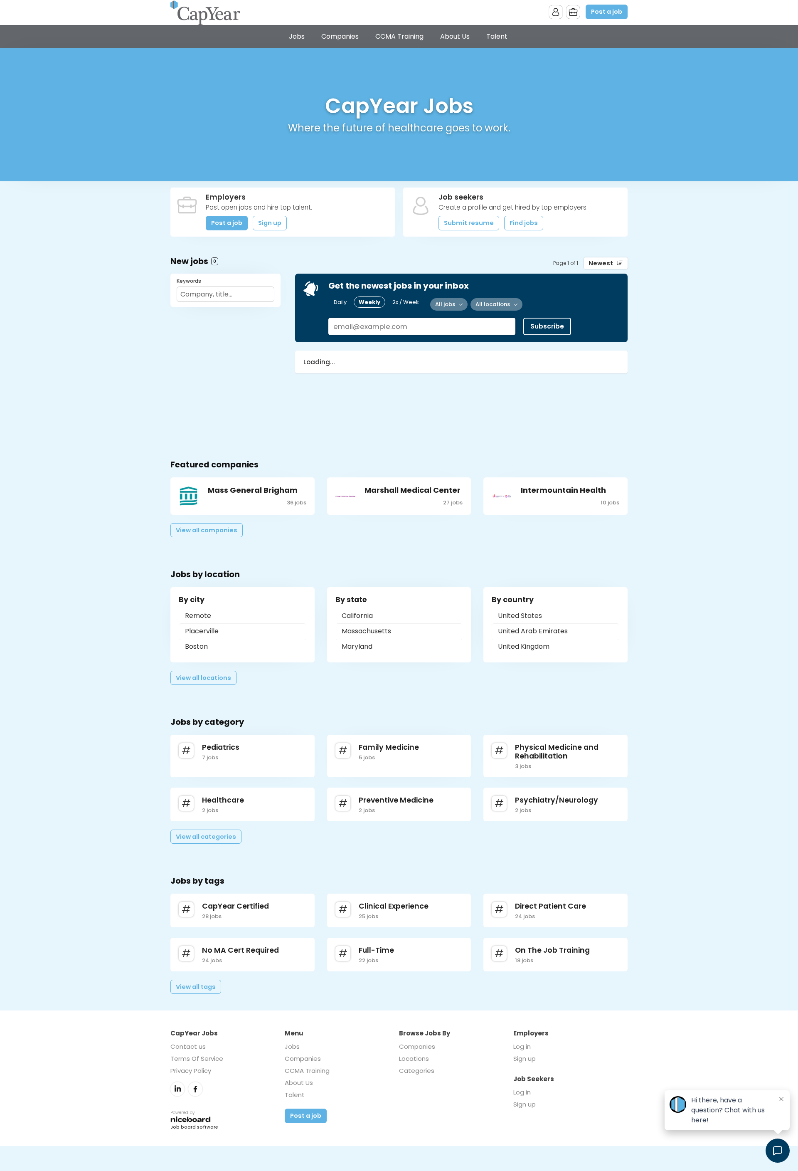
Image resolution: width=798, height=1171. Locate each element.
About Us (455, 36)
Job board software (194, 1127)
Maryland (357, 646)
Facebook (195, 1089)
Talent (496, 36)
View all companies (206, 530)
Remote (198, 615)
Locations (414, 1058)
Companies (340, 36)
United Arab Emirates (533, 631)
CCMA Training (399, 36)
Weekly (369, 302)
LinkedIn (177, 1089)
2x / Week (405, 302)
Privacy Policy (190, 1070)
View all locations (203, 678)
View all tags (196, 987)
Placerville (202, 631)
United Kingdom (523, 646)
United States (520, 615)
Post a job (606, 11)
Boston (196, 646)
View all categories (206, 837)
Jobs (297, 36)
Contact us (188, 1046)
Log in (522, 1046)
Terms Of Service (196, 1058)
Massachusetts (366, 631)
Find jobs (524, 223)
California (357, 615)
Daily (340, 302)
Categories (416, 1070)
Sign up (269, 223)
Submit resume (469, 223)
